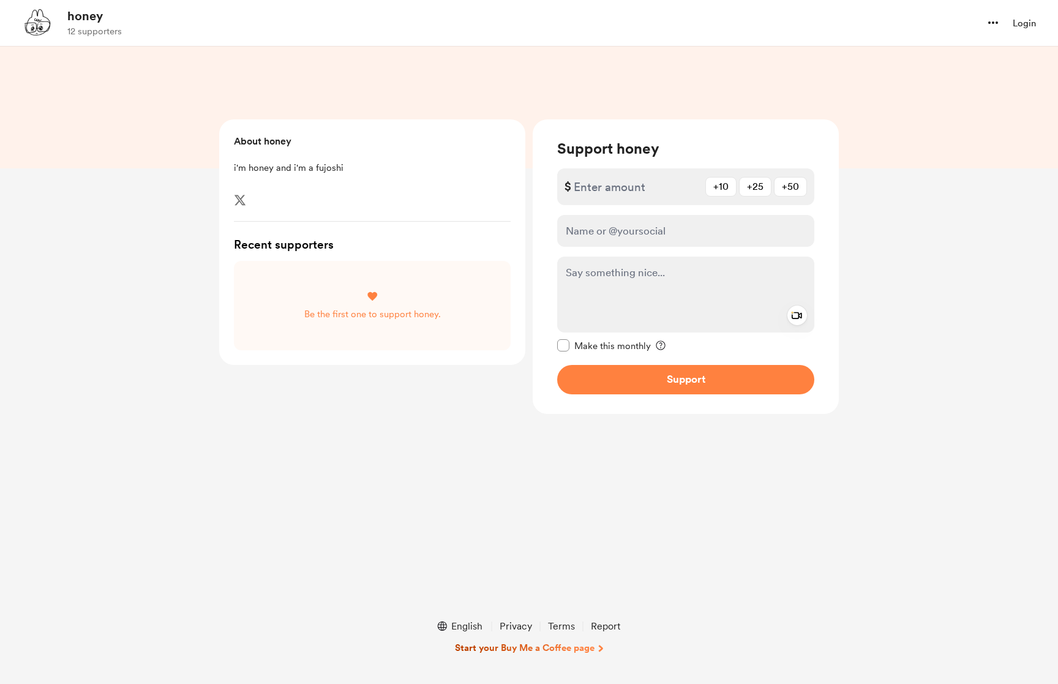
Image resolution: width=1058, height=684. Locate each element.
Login (1024, 23)
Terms (561, 626)
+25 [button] (755, 186)
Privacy (516, 626)
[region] (686, 266)
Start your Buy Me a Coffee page (525, 647)
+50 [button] (790, 186)
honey (85, 16)
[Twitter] (240, 200)
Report (605, 626)
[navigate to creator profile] (37, 22)
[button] (993, 22)
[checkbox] (604, 345)
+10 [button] (721, 186)
